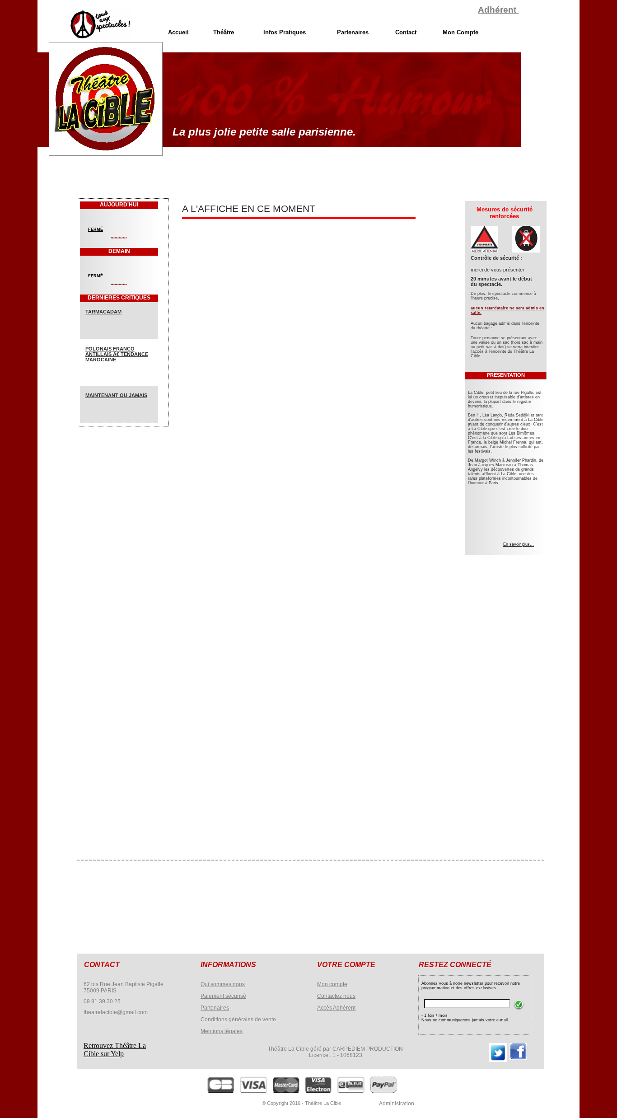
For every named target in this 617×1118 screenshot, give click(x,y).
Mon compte (332, 984)
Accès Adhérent (336, 1008)
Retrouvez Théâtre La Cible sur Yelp (115, 1049)
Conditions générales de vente (238, 1019)
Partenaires (215, 1008)
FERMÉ (95, 229)
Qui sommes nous (223, 984)
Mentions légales (222, 1031)
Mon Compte (460, 32)
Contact (405, 32)
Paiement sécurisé (223, 996)
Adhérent (498, 9)
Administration (396, 1103)
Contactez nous (336, 996)
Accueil (178, 32)
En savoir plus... (518, 544)
